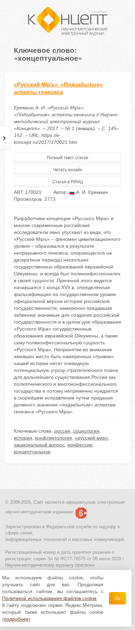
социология (86, 431)
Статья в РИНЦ (67, 181)
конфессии (80, 444)
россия (62, 431)
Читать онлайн (67, 169)
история (23, 438)
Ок (117, 598)
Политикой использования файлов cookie (49, 598)
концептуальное (32, 451)
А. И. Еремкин (91, 192)
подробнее (16, 619)
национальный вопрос (39, 444)
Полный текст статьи (67, 157)
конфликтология (53, 438)
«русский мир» (91, 438)
